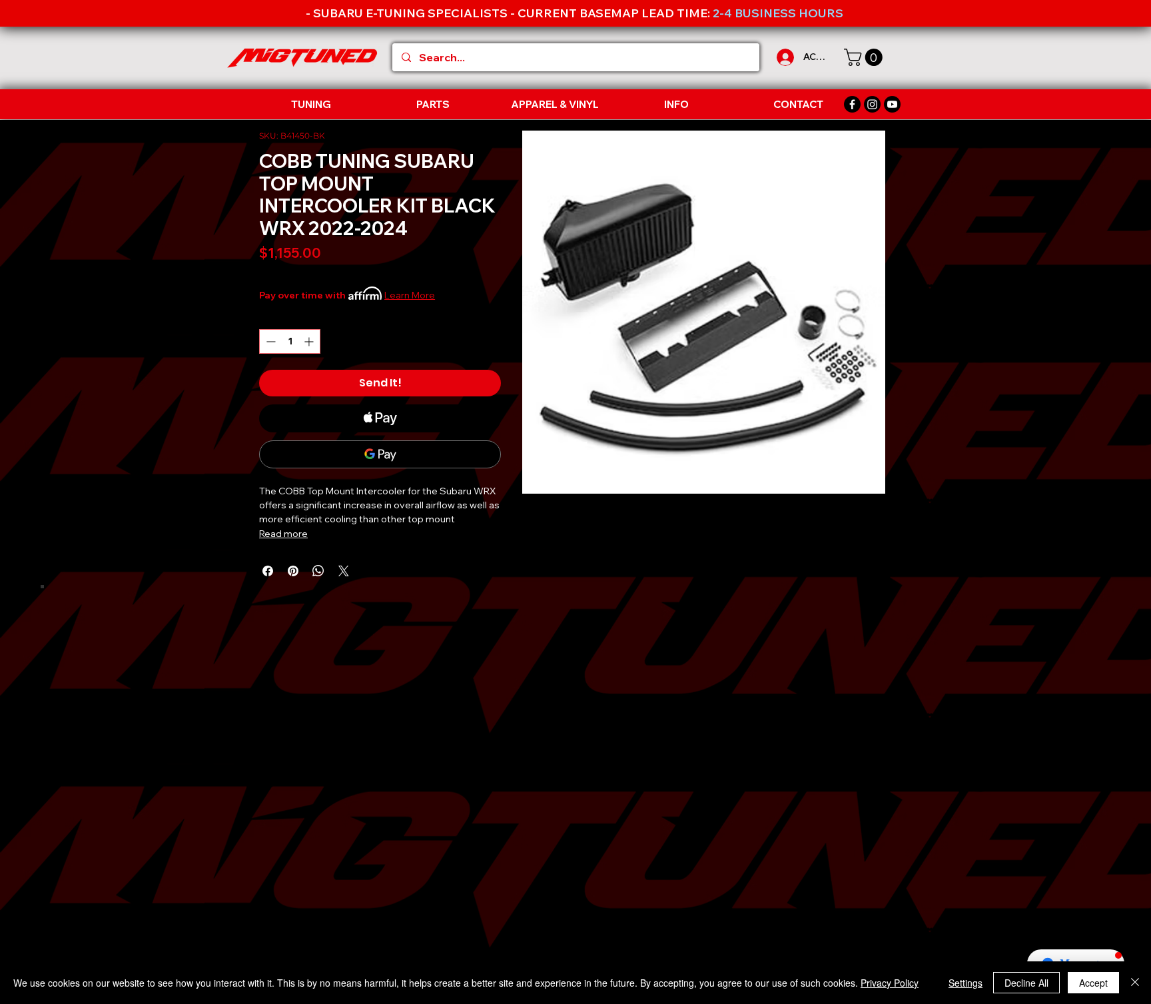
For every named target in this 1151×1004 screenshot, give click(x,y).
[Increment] (310, 341)
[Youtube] (892, 104)
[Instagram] (872, 104)
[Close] (1135, 982)
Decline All (1026, 982)
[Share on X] (344, 571)
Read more (283, 534)
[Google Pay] (380, 454)
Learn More (409, 295)
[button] (865, 57)
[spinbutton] (290, 341)
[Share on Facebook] (268, 571)
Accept (1093, 982)
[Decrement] (269, 341)
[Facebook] (852, 104)
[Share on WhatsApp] (318, 571)
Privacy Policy (890, 982)
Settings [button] (965, 982)
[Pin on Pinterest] (293, 571)
